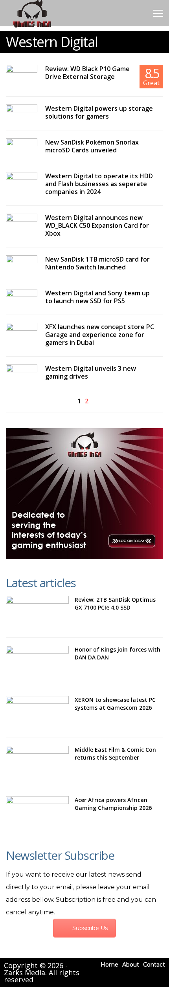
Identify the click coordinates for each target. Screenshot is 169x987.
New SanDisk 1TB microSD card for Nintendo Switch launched (97, 263)
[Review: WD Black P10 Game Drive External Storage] (21, 73)
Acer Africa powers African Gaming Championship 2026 (113, 803)
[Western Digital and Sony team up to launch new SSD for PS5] (21, 298)
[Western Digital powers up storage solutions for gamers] (21, 112)
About (130, 964)
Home (109, 964)
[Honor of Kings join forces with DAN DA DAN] (37, 662)
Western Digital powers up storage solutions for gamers (99, 112)
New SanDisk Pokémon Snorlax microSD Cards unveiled (92, 146)
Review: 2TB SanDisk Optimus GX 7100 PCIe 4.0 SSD (115, 603)
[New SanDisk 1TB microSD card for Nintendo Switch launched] (21, 264)
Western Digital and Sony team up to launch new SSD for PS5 (97, 297)
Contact (154, 964)
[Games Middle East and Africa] (32, 27)
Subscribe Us (90, 928)
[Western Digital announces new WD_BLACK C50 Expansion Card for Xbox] (21, 222)
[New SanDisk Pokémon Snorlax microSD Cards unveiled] (21, 146)
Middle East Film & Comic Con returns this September (115, 753)
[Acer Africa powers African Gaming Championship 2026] (37, 813)
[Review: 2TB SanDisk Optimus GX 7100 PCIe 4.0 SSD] (37, 613)
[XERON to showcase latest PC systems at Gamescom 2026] (37, 713)
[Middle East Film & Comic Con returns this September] (37, 763)
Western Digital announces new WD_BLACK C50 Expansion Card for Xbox (97, 225)
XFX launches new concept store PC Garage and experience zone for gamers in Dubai (99, 334)
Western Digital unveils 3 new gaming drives (90, 372)
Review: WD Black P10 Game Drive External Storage (87, 72)
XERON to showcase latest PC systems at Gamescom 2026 (115, 703)
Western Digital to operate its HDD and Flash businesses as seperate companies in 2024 (99, 184)
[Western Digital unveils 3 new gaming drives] (21, 373)
